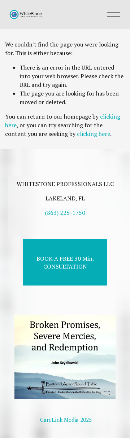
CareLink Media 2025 (66, 419)
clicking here (93, 134)
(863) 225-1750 (65, 213)
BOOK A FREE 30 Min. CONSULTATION (65, 262)
